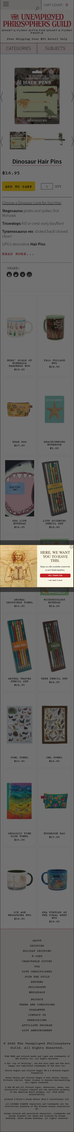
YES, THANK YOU (55, 575)
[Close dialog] (71, 547)
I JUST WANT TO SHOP (55, 580)
